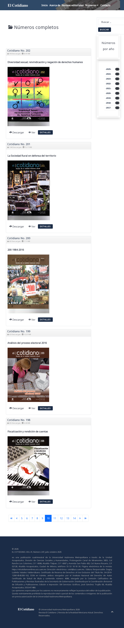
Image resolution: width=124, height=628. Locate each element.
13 (67, 518)
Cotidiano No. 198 (18, 420)
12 (61, 518)
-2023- (112, 79)
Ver (33, 132)
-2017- (112, 108)
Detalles (45, 132)
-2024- (112, 74)
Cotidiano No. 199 (18, 331)
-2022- (112, 84)
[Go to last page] (85, 518)
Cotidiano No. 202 (18, 50)
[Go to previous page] (16, 518)
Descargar (18, 132)
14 (74, 518)
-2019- (112, 98)
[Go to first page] (11, 518)
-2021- (112, 88)
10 (48, 518)
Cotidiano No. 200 (18, 238)
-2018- (112, 103)
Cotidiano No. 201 (18, 144)
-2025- (112, 69)
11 (54, 518)
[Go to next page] (80, 518)
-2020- (112, 93)
